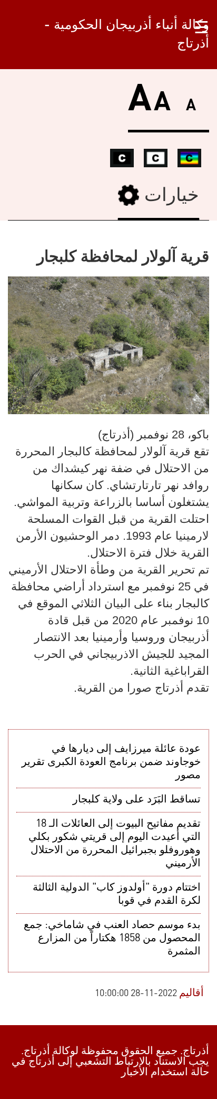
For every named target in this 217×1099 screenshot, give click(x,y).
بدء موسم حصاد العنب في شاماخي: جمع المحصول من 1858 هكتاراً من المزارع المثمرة (112, 938)
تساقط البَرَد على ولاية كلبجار (137, 800)
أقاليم (191, 993)
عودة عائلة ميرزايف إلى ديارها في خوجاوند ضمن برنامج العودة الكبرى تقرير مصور (111, 762)
